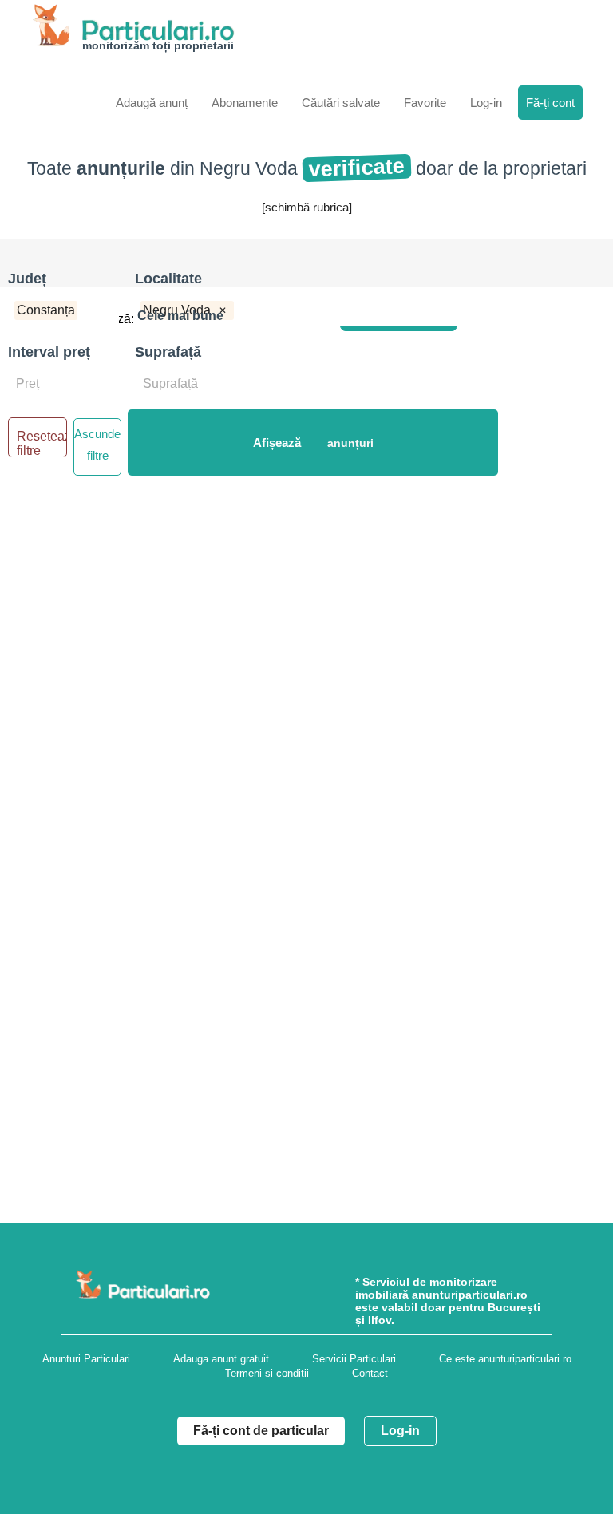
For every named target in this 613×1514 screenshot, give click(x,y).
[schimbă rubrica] (307, 207)
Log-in (400, 1430)
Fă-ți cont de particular (261, 1430)
